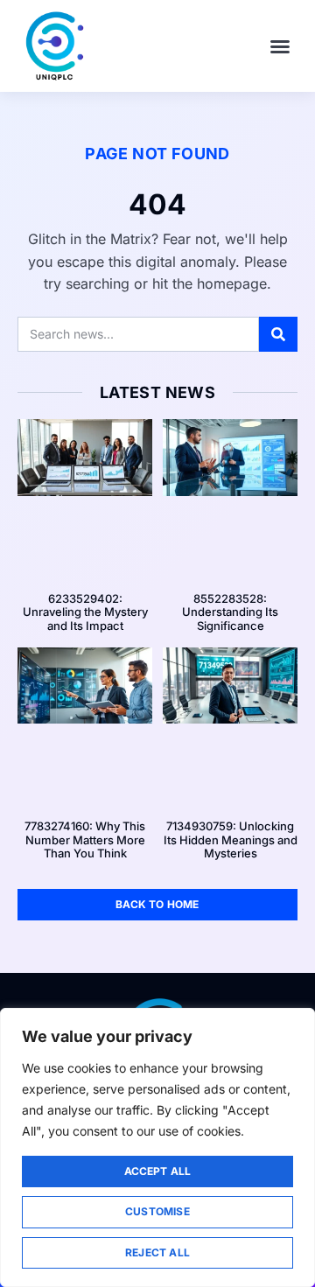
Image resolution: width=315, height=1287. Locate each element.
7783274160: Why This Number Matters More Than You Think (84, 839)
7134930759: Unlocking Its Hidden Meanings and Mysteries (231, 839)
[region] (157, 1147)
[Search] (278, 334)
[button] (280, 46)
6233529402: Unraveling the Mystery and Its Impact (85, 612)
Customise (157, 1211)
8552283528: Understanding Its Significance (230, 612)
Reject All (157, 1252)
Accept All (158, 1171)
